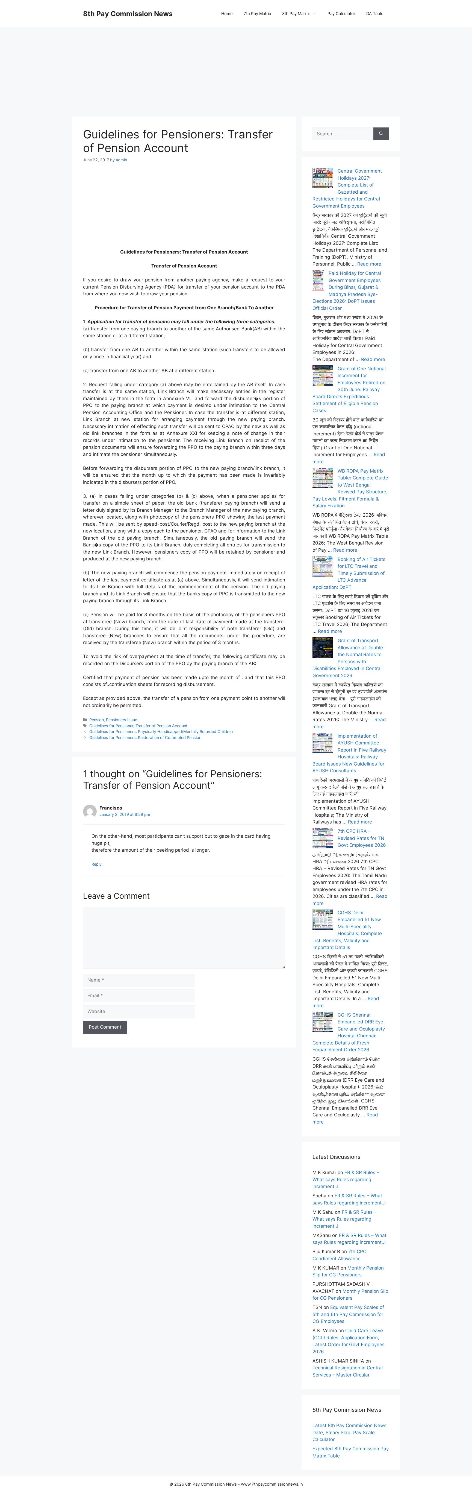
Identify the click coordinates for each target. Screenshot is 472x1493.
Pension (96, 719)
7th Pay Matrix (257, 13)
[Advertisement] (236, 65)
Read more (369, 264)
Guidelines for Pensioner (111, 725)
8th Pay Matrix (296, 13)
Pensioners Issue (121, 719)
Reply (97, 864)
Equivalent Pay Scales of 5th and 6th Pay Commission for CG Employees (348, 1314)
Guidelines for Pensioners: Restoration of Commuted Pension (145, 737)
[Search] (381, 134)
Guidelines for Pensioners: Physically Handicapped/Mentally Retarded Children (161, 731)
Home (227, 13)
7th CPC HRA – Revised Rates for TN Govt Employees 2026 (362, 838)
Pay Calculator (341, 13)
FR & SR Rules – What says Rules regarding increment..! (345, 1179)
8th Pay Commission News (128, 14)
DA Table (375, 13)
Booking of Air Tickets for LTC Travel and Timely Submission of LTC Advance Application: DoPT (348, 573)
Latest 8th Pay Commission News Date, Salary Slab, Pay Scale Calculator (349, 1432)
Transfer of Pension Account (161, 725)
